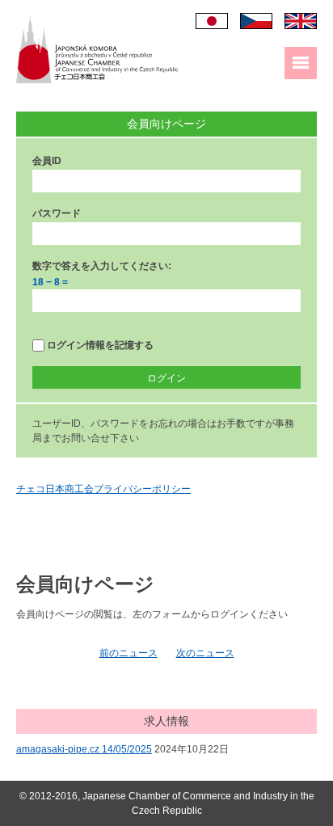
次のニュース (205, 653)
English (301, 21)
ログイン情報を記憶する (99, 345)
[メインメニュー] (301, 63)
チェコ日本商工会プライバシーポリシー (103, 489)
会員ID (46, 160)
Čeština (256, 21)
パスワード (56, 213)
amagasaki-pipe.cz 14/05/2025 (84, 749)
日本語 (212, 21)
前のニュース (128, 653)
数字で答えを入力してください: (101, 266)
